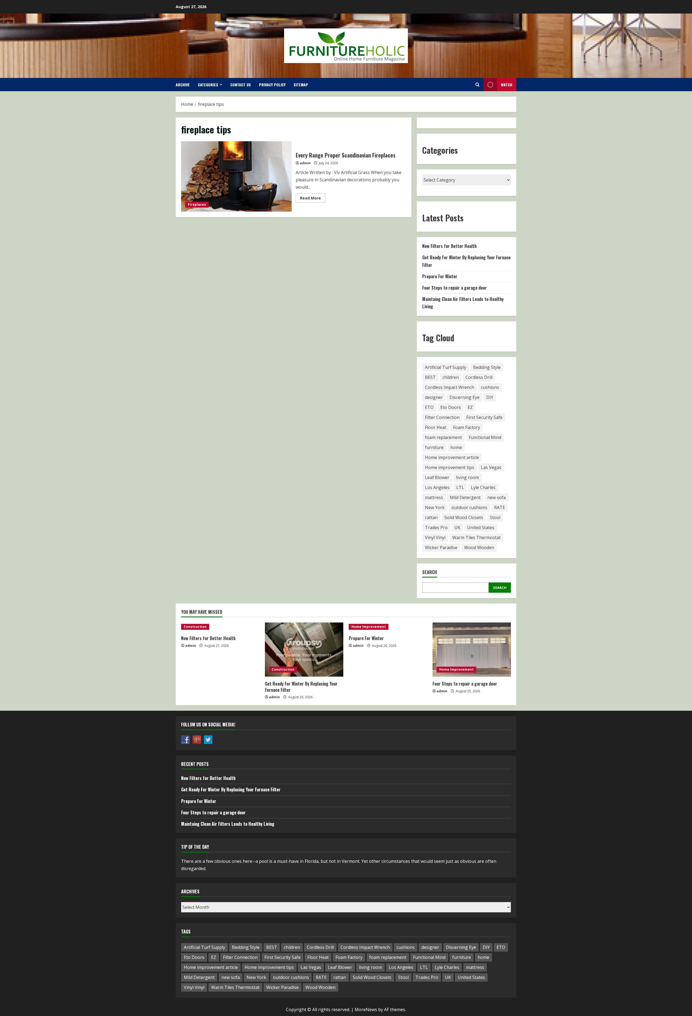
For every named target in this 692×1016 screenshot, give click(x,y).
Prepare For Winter (439, 276)
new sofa (496, 497)
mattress (434, 497)
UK (457, 527)
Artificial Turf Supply (445, 367)
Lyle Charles (483, 487)
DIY (489, 397)
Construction (195, 626)
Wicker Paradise (441, 547)
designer (434, 397)
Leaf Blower (437, 477)
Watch (506, 84)
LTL (460, 487)
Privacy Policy (272, 84)
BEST (430, 377)
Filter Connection (442, 417)
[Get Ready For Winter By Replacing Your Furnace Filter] (304, 649)
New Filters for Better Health (449, 246)
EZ (470, 407)
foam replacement (443, 437)
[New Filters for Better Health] (220, 626)
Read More (312, 199)
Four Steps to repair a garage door (454, 287)
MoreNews (366, 1009)
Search (429, 572)
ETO (429, 407)
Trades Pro (436, 527)
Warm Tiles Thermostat (476, 537)
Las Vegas (491, 467)
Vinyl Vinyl (435, 537)
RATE (499, 507)
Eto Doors (450, 407)
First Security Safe (484, 417)
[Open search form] (477, 84)
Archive (183, 84)
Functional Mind (485, 437)
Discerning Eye (465, 397)
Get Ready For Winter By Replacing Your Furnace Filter (301, 686)
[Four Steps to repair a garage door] (471, 649)
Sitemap (301, 84)
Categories (208, 84)
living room (467, 477)
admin (305, 163)
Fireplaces (197, 204)
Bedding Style (487, 367)
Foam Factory (466, 427)
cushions (490, 387)
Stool (495, 517)
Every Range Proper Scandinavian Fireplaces (236, 176)
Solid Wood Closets (463, 517)
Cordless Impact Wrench (449, 387)
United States (480, 527)
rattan (431, 517)
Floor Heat (435, 427)
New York (435, 507)
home (456, 447)
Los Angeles (437, 487)
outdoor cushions (469, 507)
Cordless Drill (479, 377)
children (451, 377)
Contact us (240, 84)
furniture (434, 447)
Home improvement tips (449, 467)
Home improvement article (452, 457)
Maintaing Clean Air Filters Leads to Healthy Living (227, 824)
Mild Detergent (465, 497)
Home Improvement (368, 626)
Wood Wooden (479, 547)
